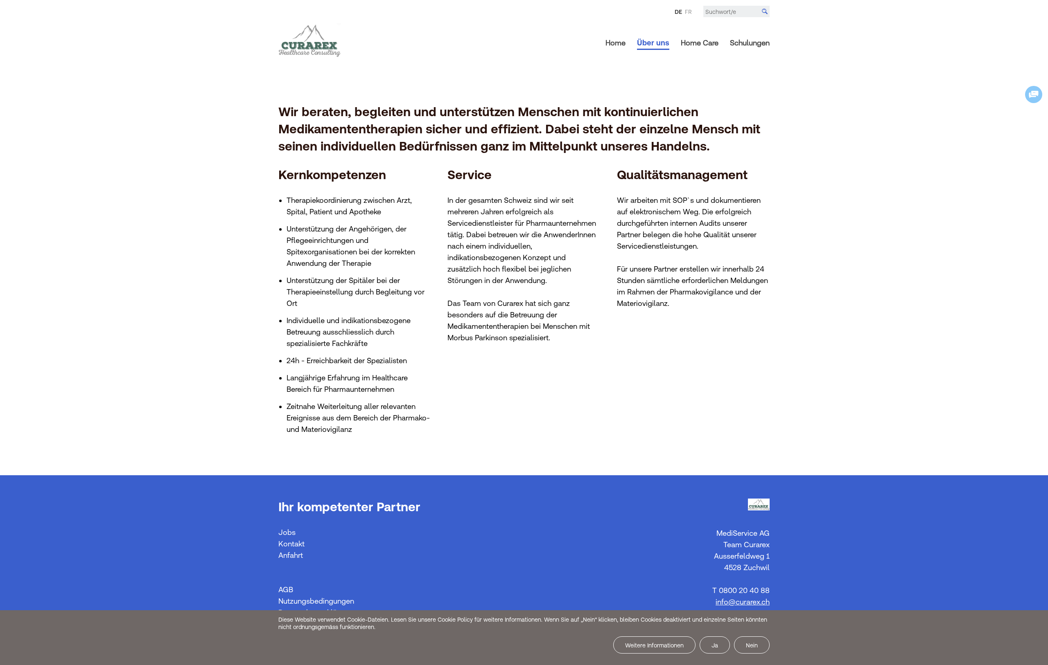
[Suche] (765, 11)
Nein (752, 645)
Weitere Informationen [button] (654, 645)
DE (678, 12)
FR (688, 12)
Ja (714, 645)
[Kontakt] (1033, 94)
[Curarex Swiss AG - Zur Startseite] (309, 45)
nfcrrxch (743, 602)
